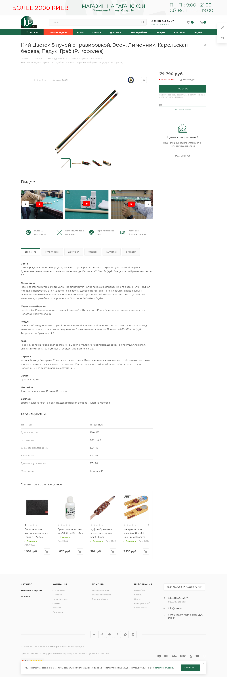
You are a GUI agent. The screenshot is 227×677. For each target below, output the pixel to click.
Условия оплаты (100, 590)
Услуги (25, 596)
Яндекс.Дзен (133, 634)
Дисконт (131, 252)
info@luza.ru (175, 608)
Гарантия (111, 252)
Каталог (26, 584)
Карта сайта (140, 607)
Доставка (73, 252)
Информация (143, 584)
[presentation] (25, 204)
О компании (59, 590)
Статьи (137, 599)
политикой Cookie (163, 667)
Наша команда (60, 599)
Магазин (57, 594)
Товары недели (31, 590)
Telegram (101, 634)
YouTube (109, 634)
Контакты (57, 607)
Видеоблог (140, 590)
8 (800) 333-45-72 (162, 21)
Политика (58, 612)
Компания (60, 584)
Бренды (138, 594)
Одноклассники (117, 634)
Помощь (98, 584)
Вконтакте (93, 634)
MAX (125, 634)
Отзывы (92, 252)
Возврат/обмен (100, 599)
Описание (30, 252)
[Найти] (143, 22)
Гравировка (52, 252)
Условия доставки (101, 594)
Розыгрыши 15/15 (142, 603)
